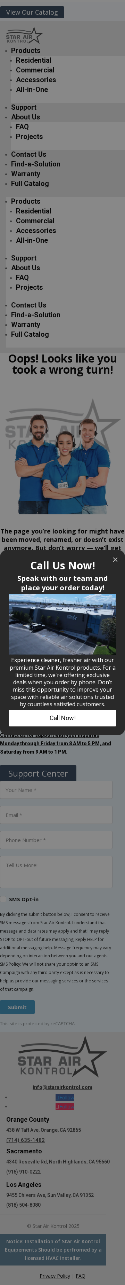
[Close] (115, 559)
